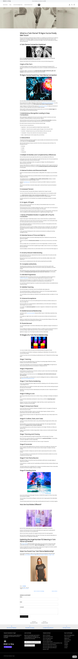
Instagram (66, 644)
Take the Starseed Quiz (28, 4)
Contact (65, 647)
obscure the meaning (43, 106)
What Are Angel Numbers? (48, 641)
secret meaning (24, 543)
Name (21, 596)
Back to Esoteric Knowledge (39, 591)
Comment (22, 607)
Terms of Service (67, 636)
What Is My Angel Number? (48, 638)
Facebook (66, 643)
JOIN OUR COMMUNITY (30, 645)
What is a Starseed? (46, 635)
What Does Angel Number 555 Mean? (50, 647)
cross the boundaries (31, 313)
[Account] (69, 4)
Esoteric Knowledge (25, 588)
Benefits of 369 (46, 649)
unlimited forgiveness (24, 278)
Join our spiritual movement (30, 554)
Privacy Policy (66, 641)
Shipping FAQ (66, 638)
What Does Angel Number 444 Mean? (50, 646)
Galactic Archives (67, 639)
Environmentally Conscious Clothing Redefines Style (52, 643)
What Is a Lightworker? (47, 639)
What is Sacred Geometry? (48, 636)
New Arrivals (5, 4)
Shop (10, 4)
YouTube (66, 646)
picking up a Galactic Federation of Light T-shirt (45, 554)
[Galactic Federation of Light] (39, 4)
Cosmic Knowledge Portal (17, 4)
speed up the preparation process (28, 378)
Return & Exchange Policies (69, 635)
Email (21, 602)
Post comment (24, 616)
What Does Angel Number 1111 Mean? (49, 644)
